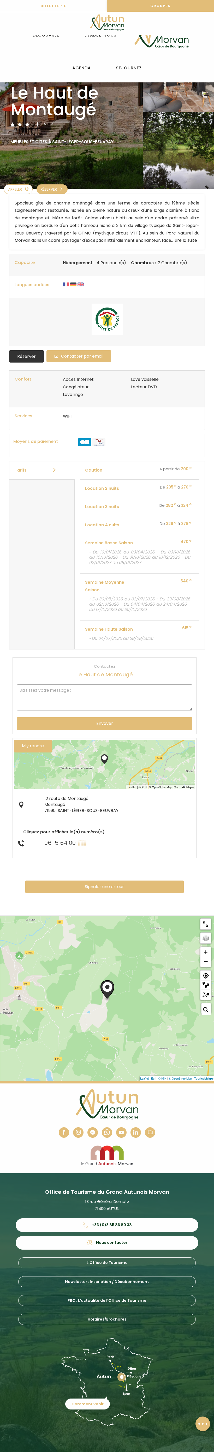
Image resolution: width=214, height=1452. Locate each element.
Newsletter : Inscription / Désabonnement (107, 1281)
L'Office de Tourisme (107, 1262)
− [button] (206, 961)
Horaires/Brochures (107, 1319)
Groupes (160, 5)
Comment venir (88, 1404)
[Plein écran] (205, 924)
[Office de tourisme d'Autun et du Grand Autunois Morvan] (161, 35)
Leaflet (144, 1078)
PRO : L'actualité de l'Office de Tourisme (107, 1300)
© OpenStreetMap (180, 1078)
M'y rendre (33, 746)
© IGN (162, 1078)
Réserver (26, 356)
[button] (46, 35)
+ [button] (205, 952)
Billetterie (53, 5)
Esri (153, 1078)
